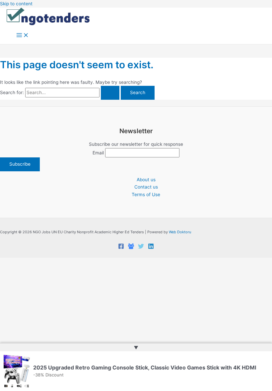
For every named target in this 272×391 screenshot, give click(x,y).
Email (98, 152)
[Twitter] (141, 247)
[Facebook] (121, 247)
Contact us (146, 187)
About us (146, 179)
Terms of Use (146, 194)
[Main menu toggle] (22, 35)
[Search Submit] (110, 93)
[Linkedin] (151, 247)
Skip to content (16, 3)
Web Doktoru (180, 232)
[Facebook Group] (131, 247)
